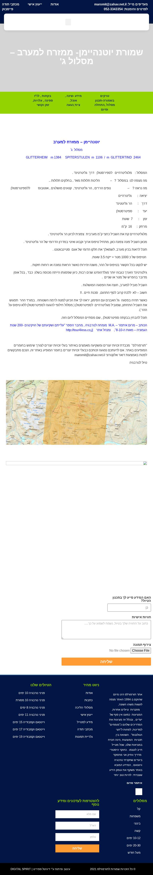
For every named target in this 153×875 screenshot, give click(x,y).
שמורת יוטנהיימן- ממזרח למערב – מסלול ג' (76, 56)
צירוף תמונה (142, 644)
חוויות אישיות (141, 617)
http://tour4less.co (78, 330)
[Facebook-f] (138, 791)
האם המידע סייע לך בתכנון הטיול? (132, 599)
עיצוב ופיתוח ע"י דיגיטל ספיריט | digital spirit (40, 869)
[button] (68, 22)
